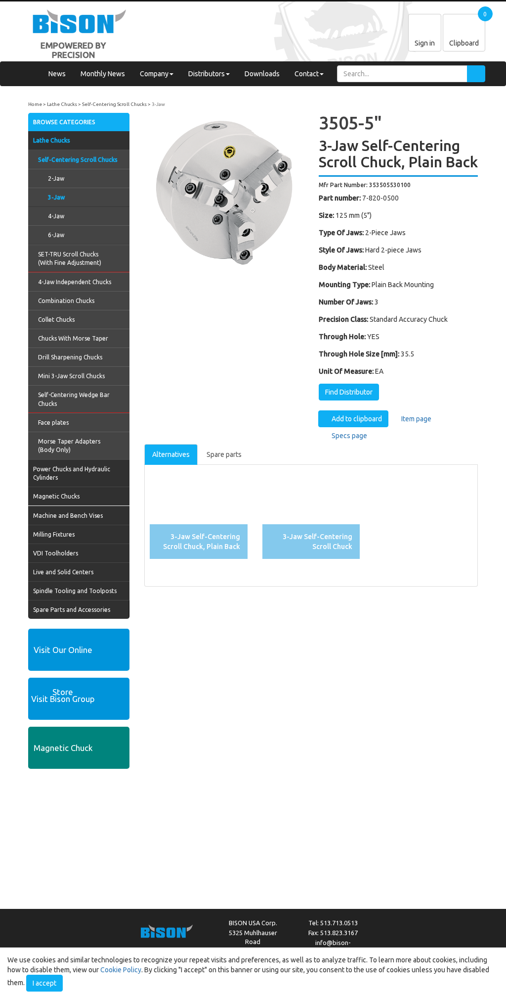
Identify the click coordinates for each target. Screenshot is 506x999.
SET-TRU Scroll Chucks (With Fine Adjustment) (69, 258)
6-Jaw (56, 235)
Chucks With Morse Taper (73, 338)
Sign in (425, 43)
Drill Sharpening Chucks (70, 357)
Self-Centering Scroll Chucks (114, 104)
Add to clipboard (356, 419)
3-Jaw (158, 104)
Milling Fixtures (54, 534)
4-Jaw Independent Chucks (74, 282)
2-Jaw (56, 178)
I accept (44, 983)
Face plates (53, 422)
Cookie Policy (120, 970)
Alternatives (171, 454)
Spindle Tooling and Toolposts (75, 591)
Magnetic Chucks (56, 496)
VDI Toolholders (55, 553)
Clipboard (464, 43)
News (57, 74)
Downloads (262, 74)
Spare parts (224, 454)
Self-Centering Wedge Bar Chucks (74, 399)
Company (154, 74)
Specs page (348, 436)
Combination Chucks (66, 301)
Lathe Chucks (62, 104)
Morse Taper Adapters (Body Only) (69, 445)
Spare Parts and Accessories (71, 609)
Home (35, 104)
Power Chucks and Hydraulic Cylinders (71, 473)
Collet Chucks (56, 319)
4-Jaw (56, 216)
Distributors (206, 74)
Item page (415, 419)
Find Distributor (349, 392)
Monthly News (103, 74)
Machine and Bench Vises (68, 515)
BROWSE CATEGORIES (64, 122)
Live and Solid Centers (63, 572)
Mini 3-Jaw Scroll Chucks (71, 376)
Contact (307, 74)
